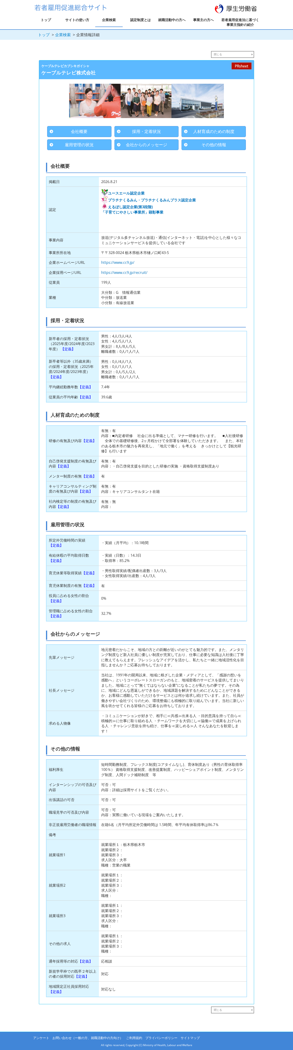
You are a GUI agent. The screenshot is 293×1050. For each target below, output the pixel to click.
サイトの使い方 (77, 19)
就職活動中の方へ (172, 19)
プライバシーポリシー (161, 1038)
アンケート (41, 1038)
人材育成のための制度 (213, 131)
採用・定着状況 (146, 131)
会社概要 (79, 131)
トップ (46, 19)
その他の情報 (213, 144)
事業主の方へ (203, 19)
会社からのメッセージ (146, 144)
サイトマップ (190, 1038)
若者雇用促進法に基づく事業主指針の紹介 (240, 22)
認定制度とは (140, 19)
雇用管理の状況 (79, 144)
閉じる (218, 54)
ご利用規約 (134, 1038)
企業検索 (109, 19)
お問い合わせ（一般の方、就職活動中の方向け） (87, 1038)
